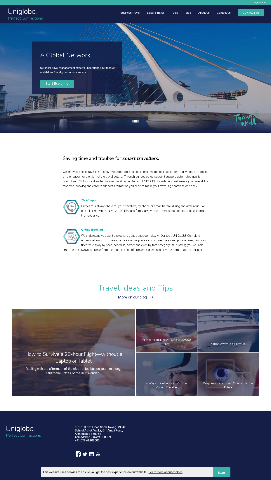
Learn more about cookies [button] (166, 472)
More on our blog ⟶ (135, 297)
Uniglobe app (259, 2)
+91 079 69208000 (87, 440)
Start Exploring (57, 83)
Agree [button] (221, 472)
